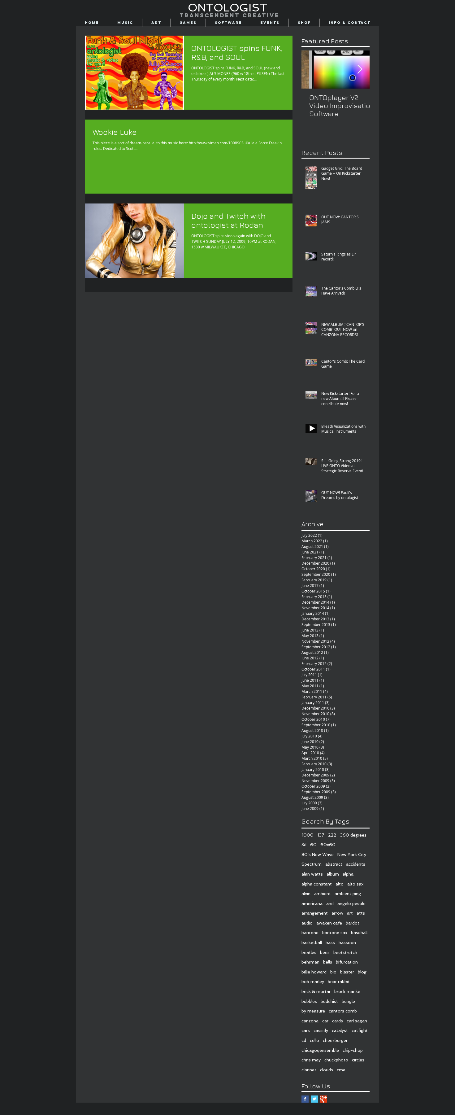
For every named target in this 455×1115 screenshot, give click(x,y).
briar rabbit (339, 981)
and (330, 903)
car (325, 1020)
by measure (313, 1010)
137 (320, 835)
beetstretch (345, 952)
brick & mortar (316, 991)
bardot (352, 922)
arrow (337, 913)
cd (303, 1040)
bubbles (309, 1001)
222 (332, 835)
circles (358, 1059)
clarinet (308, 1069)
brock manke (347, 991)
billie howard (314, 971)
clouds (326, 1069)
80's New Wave (317, 854)
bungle (348, 1001)
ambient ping (348, 893)
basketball (311, 942)
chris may (311, 1059)
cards (337, 1020)
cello (314, 1040)
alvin (305, 893)
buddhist (329, 1001)
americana (312, 903)
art (350, 913)
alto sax (355, 883)
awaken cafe (329, 922)
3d (303, 844)
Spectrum (311, 864)
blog (362, 971)
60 (313, 844)
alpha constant (316, 883)
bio (333, 971)
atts (361, 913)
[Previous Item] (311, 69)
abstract (333, 864)
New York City (351, 854)
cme (341, 1069)
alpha (348, 874)
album (333, 874)
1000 (307, 835)
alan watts (312, 874)
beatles (308, 952)
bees (325, 952)
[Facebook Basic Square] (305, 1099)
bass (330, 942)
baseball (359, 932)
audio (307, 922)
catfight (360, 1030)
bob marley (312, 981)
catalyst (340, 1030)
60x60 (328, 844)
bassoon (347, 942)
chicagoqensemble (320, 1050)
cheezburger (335, 1040)
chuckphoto (336, 1059)
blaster (347, 971)
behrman (310, 962)
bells (327, 962)
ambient (322, 893)
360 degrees (353, 835)
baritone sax (334, 932)
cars (305, 1030)
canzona (309, 1020)
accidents (355, 864)
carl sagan (357, 1020)
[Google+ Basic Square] (323, 1099)
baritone (309, 932)
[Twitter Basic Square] (314, 1099)
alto (340, 883)
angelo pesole (351, 903)
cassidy (321, 1030)
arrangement (314, 913)
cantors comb (343, 1010)
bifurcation (347, 962)
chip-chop (353, 1050)
